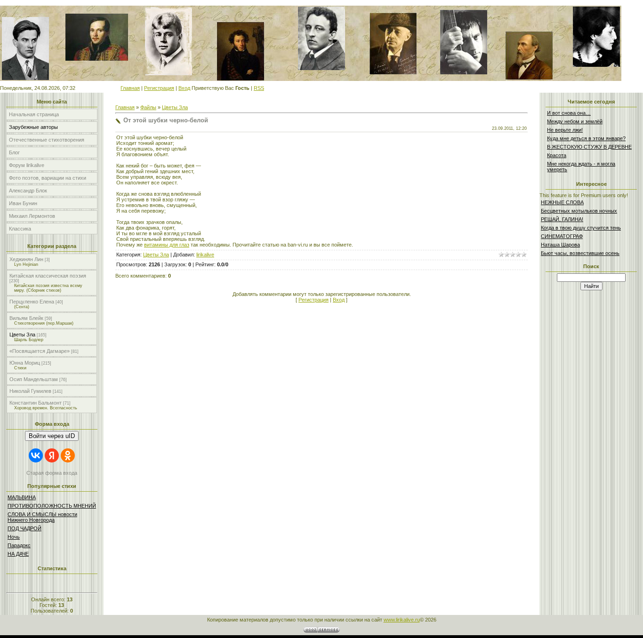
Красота (556, 155)
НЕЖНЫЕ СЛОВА (562, 202)
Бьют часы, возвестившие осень (580, 253)
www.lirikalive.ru (402, 619)
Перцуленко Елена (31, 301)
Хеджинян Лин (26, 259)
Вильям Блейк (26, 318)
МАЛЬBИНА (22, 497)
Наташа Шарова (560, 244)
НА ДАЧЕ (18, 554)
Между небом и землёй (575, 121)
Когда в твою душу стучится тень (581, 228)
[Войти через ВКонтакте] (36, 455)
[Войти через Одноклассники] (68, 455)
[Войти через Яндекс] (52, 455)
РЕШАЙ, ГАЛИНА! (562, 219)
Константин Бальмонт (35, 403)
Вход (184, 88)
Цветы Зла (22, 334)
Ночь (14, 537)
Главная (130, 88)
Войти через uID (52, 435)
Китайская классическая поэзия (47, 276)
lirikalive (205, 254)
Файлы (148, 107)
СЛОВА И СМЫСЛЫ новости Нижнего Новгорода (42, 517)
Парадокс (19, 545)
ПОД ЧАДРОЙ (24, 528)
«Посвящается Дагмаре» (39, 351)
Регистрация (159, 88)
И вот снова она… (569, 113)
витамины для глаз (166, 244)
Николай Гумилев (30, 391)
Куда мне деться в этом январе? (586, 138)
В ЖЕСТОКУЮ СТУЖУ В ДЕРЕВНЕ (589, 147)
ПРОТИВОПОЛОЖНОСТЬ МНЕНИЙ (52, 506)
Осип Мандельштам (33, 379)
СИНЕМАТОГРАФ (562, 236)
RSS (259, 88)
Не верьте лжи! (565, 130)
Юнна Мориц (24, 363)
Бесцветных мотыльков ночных (579, 211)
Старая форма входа (51, 473)
